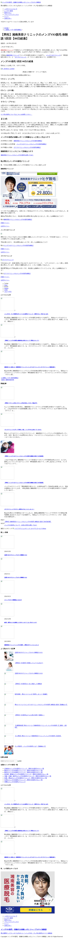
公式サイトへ (5, 226)
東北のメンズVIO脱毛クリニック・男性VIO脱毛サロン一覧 (23, 770)
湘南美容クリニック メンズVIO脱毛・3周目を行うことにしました (21, 645)
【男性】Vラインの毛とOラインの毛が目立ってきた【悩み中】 (21, 403)
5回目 (3, 379)
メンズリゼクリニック (53, 55)
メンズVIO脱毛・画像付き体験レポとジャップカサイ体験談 (24, 929)
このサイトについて (10, 9)
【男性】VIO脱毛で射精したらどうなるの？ (29, 663)
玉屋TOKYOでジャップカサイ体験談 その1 (15, 577)
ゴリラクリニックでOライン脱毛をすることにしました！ (19, 509)
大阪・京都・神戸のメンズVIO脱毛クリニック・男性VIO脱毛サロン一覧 (27, 776)
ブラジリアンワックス (11, 14)
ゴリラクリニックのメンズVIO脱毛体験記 (27, 147)
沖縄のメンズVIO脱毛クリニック (15, 782)
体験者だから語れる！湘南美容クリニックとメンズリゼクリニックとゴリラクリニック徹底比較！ (30, 367)
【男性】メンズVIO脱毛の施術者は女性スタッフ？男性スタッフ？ (21, 340)
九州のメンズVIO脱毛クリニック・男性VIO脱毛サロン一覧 (23, 780)
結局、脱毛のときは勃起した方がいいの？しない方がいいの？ (20, 622)
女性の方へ (8, 18)
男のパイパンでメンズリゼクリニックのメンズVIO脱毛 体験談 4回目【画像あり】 (41, 704)
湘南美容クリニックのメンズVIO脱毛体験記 (28, 141)
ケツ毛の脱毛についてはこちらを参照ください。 (16, 114)
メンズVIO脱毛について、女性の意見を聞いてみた (20, 525)
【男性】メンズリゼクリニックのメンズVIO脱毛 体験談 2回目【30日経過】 (24, 456)
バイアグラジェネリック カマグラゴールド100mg (30, 528)
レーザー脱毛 (8, 11)
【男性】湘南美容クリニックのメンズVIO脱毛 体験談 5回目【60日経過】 (27, 521)
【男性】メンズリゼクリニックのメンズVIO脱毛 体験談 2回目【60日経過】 (24, 482)
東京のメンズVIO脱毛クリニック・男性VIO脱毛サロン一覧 (23, 772)
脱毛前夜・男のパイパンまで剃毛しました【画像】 (31, 694)
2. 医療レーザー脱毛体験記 (9, 378)
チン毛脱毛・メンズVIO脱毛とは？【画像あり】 (30, 746)
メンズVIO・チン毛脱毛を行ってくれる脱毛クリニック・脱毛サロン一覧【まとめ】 (26, 314)
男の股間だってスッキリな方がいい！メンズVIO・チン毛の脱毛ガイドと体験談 (26, 933)
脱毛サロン (8, 12)
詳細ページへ (5, 223)
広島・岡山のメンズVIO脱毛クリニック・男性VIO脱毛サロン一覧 (25, 778)
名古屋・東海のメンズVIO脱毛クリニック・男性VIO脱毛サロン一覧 (26, 774)
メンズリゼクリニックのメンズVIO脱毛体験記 (31, 144)
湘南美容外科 (9, 379)
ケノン (6, 16)
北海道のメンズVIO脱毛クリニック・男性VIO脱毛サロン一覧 (24, 768)
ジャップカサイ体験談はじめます (13, 600)
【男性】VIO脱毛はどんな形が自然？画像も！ (30, 715)
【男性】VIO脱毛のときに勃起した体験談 (28, 684)
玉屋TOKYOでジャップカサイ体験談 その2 (15, 555)
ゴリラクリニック (20, 57)
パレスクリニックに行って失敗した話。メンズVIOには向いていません (23, 429)
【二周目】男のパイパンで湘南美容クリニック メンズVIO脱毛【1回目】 (38, 736)
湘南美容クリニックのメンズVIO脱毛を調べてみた (17, 155)
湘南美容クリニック (7, 50)
